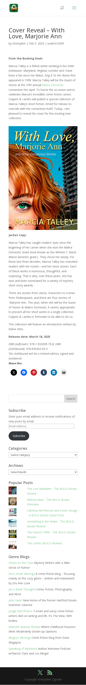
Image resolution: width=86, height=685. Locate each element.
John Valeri (15, 600)
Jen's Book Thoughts (22, 589)
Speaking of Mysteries (23, 648)
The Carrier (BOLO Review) (44, 543)
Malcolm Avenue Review (24, 627)
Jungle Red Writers (20, 611)
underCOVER (55, 43)
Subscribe (19, 436)
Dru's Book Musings (22, 574)
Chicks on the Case (21, 563)
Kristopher (19, 43)
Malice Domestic (53, 85)
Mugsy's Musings (20, 637)
